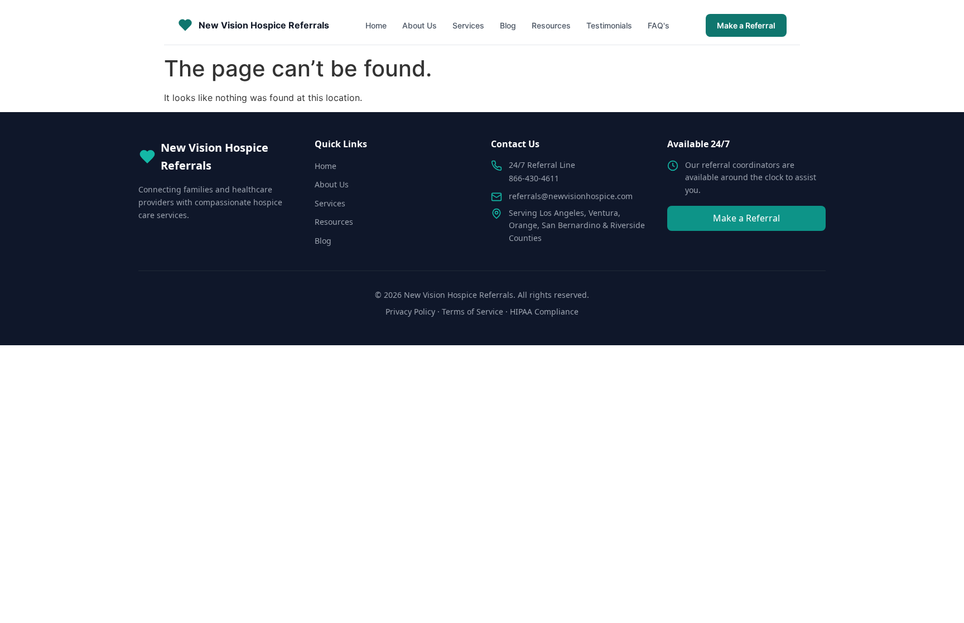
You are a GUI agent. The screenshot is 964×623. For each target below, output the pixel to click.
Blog (508, 25)
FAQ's (658, 25)
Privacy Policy (410, 311)
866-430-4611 (534, 178)
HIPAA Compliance (544, 311)
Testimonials (609, 25)
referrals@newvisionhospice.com (571, 196)
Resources (551, 25)
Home (376, 25)
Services (468, 25)
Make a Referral (746, 25)
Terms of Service (472, 311)
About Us (419, 25)
